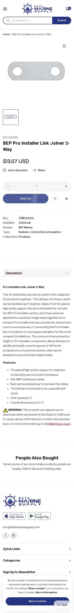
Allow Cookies (37, 601)
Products (25, 236)
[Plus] (66, 186)
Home (6, 34)
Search (61, 20)
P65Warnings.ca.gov (57, 423)
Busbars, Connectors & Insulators (40, 232)
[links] (6, 535)
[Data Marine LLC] (37, 9)
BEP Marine (10, 137)
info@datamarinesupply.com (21, 527)
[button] (55, 198)
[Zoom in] (64, 46)
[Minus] (8, 186)
